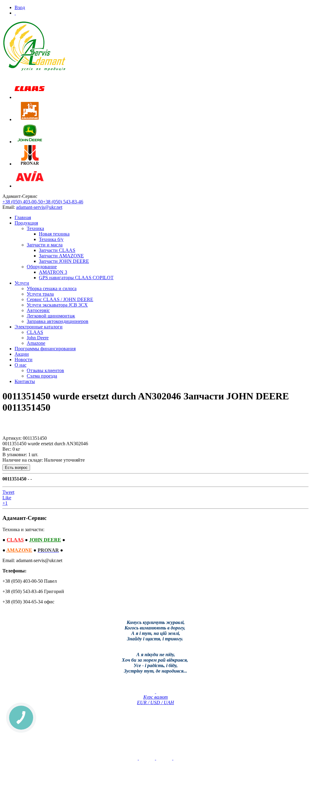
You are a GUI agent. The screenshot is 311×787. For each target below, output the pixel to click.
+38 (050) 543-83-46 (63, 201)
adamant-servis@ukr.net (39, 207)
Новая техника (54, 233)
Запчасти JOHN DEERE (64, 261)
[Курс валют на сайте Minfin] (155, 691)
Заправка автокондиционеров (57, 321)
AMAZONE (19, 550)
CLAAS (35, 332)
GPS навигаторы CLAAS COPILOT (76, 277)
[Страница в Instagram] (172, 758)
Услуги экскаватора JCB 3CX (57, 304)
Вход (20, 7)
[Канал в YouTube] (138, 758)
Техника (35, 228)
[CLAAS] (30, 97)
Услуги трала (40, 294)
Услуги (22, 283)
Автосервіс (38, 310)
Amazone (36, 343)
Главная (23, 217)
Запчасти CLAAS (57, 250)
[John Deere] (30, 141)
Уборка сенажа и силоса (52, 288)
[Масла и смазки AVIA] (30, 185)
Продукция (26, 223)
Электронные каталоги (39, 326)
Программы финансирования (45, 348)
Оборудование (42, 266)
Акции (22, 354)
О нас (20, 365)
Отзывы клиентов (45, 370)
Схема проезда (42, 375)
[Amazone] (30, 119)
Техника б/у (51, 239)
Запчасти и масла (45, 244)
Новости (23, 359)
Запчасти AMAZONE (61, 255)
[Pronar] (30, 163)
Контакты (25, 381)
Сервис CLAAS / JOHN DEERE (60, 299)
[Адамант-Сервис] (34, 46)
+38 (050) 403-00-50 (22, 201)
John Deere (38, 337)
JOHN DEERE (45, 539)
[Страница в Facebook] (155, 758)
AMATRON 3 (53, 272)
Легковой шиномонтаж (51, 315)
